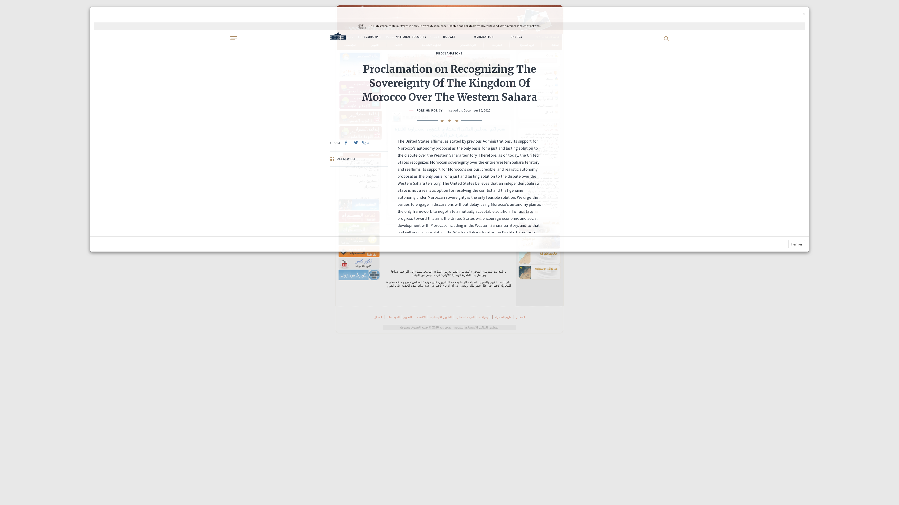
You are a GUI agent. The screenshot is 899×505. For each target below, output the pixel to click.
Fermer (796, 244)
